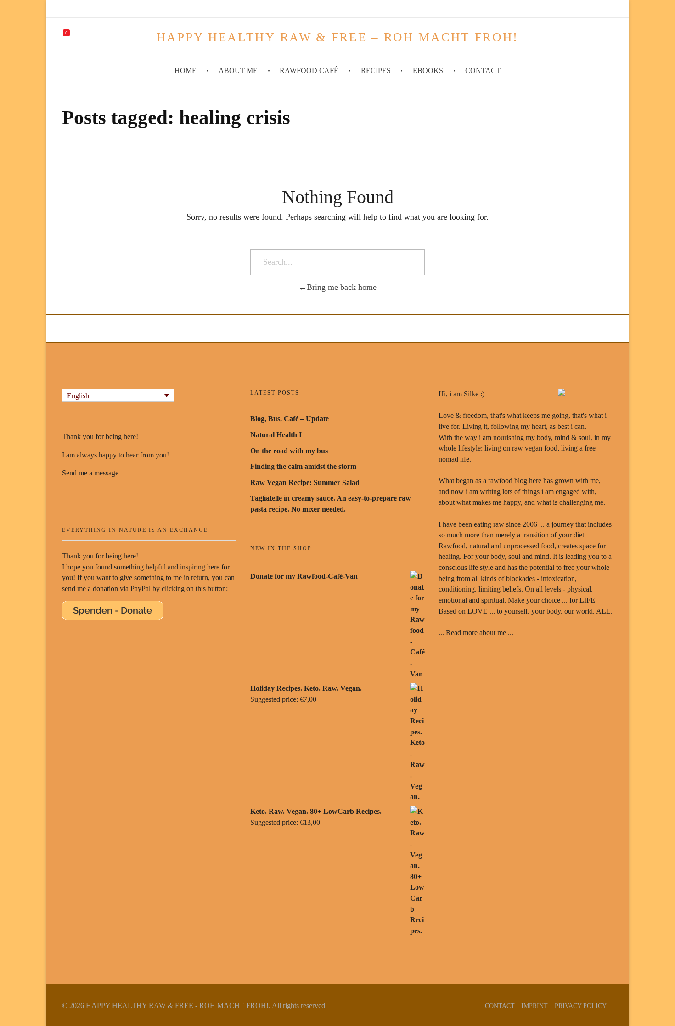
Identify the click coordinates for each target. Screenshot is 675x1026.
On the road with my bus (289, 451)
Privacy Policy (581, 1005)
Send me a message (90, 473)
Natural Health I (276, 435)
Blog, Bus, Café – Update (289, 419)
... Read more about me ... (476, 633)
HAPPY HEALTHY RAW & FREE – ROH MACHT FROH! (337, 37)
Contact (500, 1005)
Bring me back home (342, 287)
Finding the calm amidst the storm (303, 466)
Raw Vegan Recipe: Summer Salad (305, 482)
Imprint (534, 1005)
